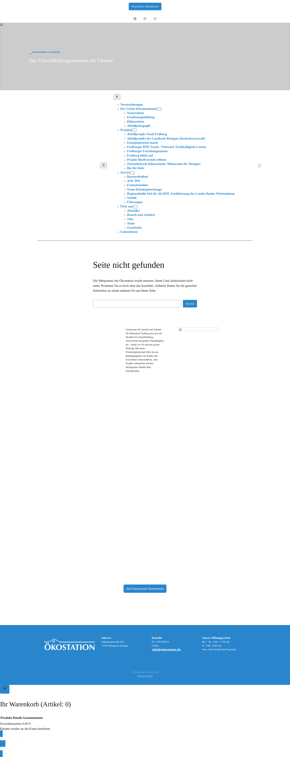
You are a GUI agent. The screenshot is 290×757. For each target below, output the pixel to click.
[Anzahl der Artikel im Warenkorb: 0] (259, 165)
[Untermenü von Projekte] (134, 130)
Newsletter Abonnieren (145, 6)
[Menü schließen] (117, 97)
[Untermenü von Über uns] (135, 206)
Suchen (190, 303)
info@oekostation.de (166, 649)
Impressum (145, 676)
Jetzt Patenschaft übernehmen (145, 588)
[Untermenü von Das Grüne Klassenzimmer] (159, 109)
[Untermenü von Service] (132, 172)
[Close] (4, 689)
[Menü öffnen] (103, 165)
